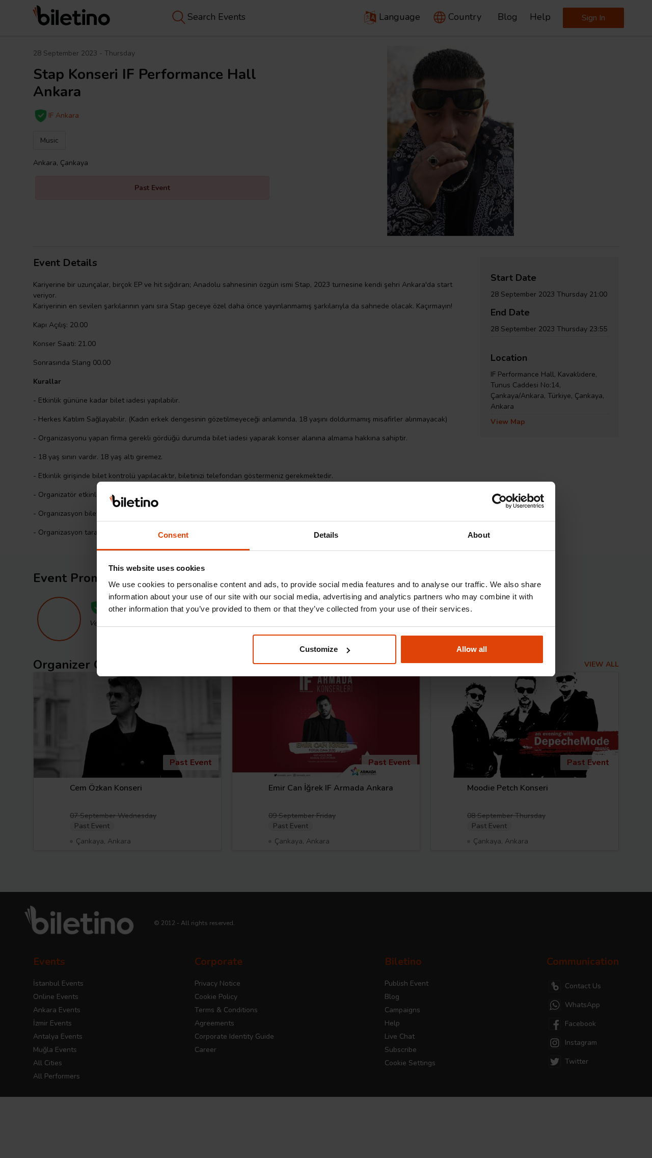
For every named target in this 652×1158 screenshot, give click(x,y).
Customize (319, 649)
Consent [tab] (173, 535)
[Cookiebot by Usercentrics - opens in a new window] (499, 501)
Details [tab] (326, 535)
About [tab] (479, 535)
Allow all (471, 649)
